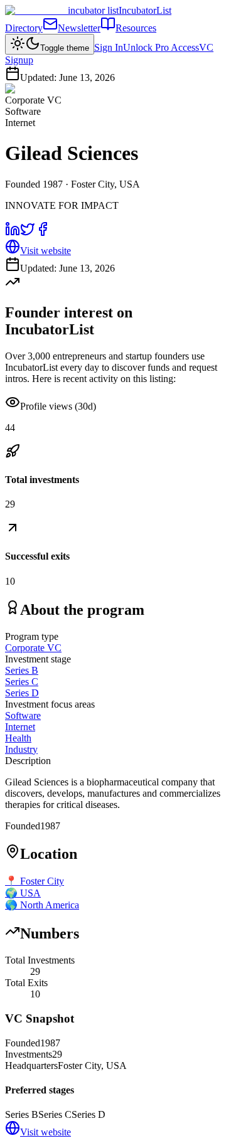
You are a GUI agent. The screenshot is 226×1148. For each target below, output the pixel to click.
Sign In (108, 47)
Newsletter (79, 28)
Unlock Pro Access (161, 47)
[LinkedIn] (12, 233)
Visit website (45, 250)
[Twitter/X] (27, 233)
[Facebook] (42, 233)
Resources (136, 28)
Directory (24, 28)
